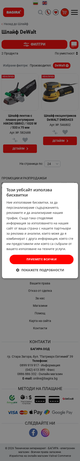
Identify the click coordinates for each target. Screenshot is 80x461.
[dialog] (40, 230)
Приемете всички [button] (41, 259)
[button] (40, 270)
